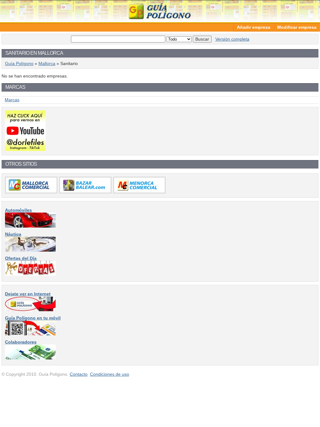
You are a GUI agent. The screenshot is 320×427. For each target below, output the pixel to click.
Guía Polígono (160, 11)
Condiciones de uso (109, 374)
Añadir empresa (253, 27)
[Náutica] (30, 250)
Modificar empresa (297, 27)
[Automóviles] (30, 226)
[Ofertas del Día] (30, 274)
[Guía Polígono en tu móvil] (30, 333)
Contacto (79, 374)
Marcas (12, 99)
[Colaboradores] (30, 357)
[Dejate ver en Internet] (30, 309)
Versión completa (232, 39)
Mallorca (46, 63)
